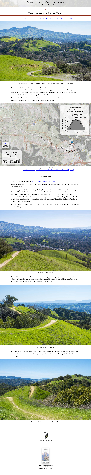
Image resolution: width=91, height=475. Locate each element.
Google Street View (49, 181)
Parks (43, 5)
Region (39, 5)
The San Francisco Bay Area (30, 18)
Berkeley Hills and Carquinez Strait (49, 18)
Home (34, 5)
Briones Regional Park (67, 18)
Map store (55, 5)
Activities (49, 5)
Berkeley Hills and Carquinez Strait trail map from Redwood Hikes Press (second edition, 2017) (48, 170)
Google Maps (35, 181)
